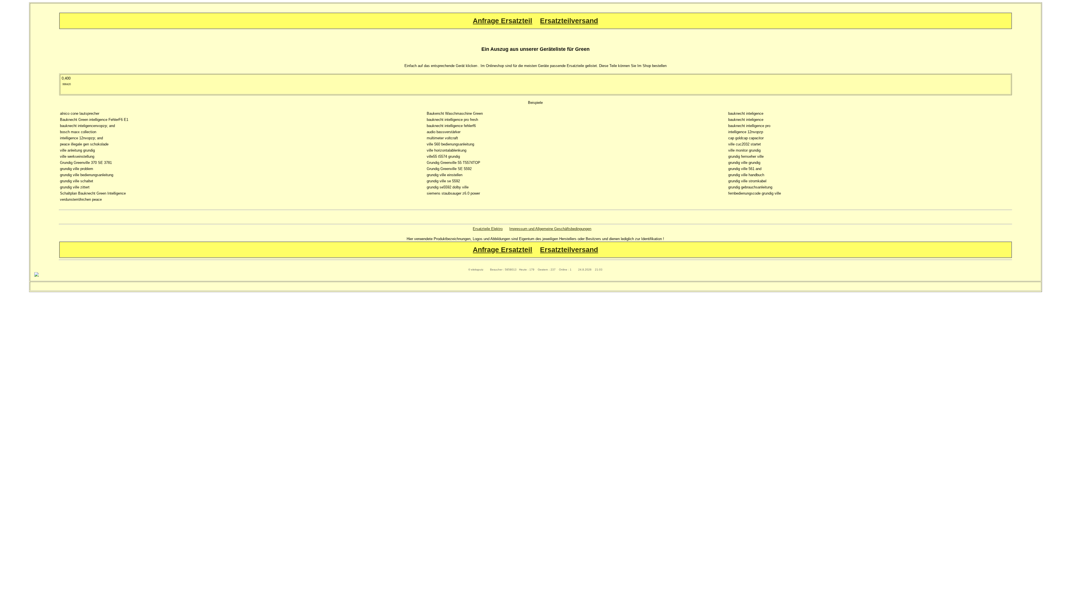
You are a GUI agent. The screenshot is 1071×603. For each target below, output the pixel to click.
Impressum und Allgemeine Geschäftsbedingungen (550, 229)
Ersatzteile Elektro (488, 229)
